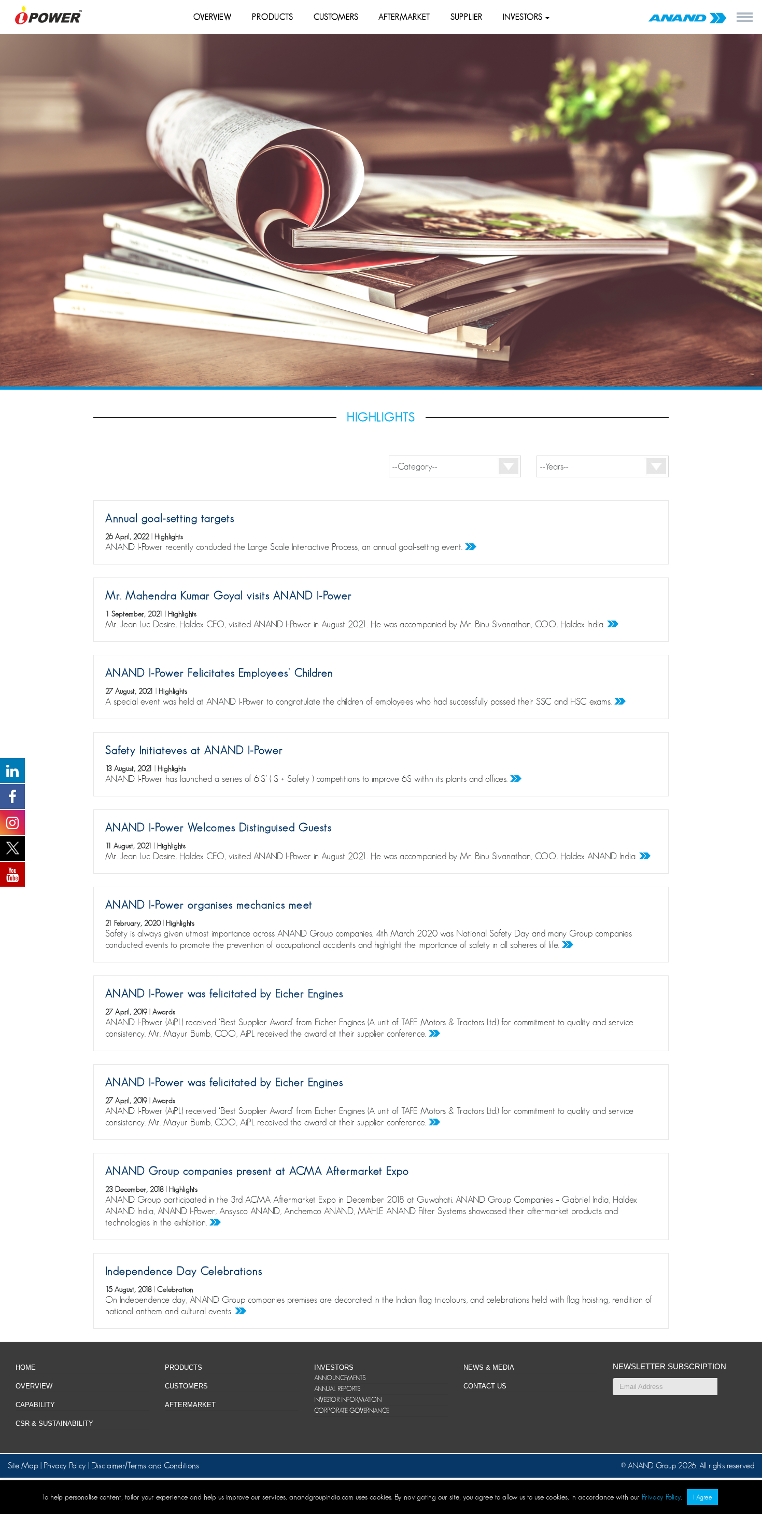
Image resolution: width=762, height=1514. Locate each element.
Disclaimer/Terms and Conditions (145, 1465)
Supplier (466, 17)
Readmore (470, 547)
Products (272, 17)
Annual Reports (337, 1389)
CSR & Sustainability (54, 1423)
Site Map (24, 1465)
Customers (336, 17)
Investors (524, 17)
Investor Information (348, 1399)
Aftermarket (404, 17)
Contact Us (484, 1386)
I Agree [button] (702, 1497)
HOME (26, 1367)
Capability (35, 1405)
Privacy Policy (65, 1465)
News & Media (488, 1367)
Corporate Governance (351, 1410)
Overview (212, 17)
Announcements (339, 1378)
